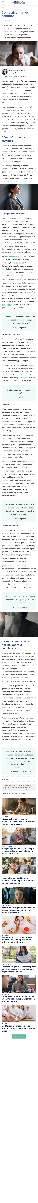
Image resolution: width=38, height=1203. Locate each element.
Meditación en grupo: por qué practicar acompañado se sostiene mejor (18, 1028)
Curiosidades (6, 905)
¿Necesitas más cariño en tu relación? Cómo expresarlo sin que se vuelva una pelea (18, 880)
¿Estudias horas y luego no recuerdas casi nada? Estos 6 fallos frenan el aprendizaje (18, 821)
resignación (7, 304)
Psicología (5, 817)
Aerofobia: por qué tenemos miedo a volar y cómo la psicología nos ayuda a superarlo (18, 910)
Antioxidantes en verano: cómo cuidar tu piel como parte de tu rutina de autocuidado (17, 939)
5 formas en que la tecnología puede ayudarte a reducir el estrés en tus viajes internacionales (19, 969)
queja (29, 448)
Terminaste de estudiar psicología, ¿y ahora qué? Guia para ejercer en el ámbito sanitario (18, 998)
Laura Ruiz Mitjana (21, 73)
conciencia (25, 536)
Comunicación (7, 846)
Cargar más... (19, 1036)
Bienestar (5, 8)
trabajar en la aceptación (19, 257)
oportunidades (22, 378)
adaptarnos (7, 169)
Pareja (4, 876)
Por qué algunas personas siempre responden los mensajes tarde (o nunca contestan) (18, 851)
